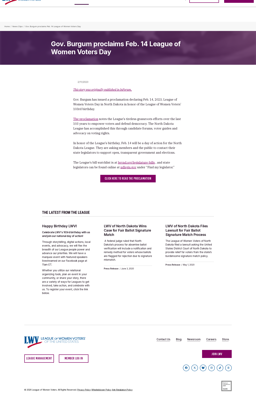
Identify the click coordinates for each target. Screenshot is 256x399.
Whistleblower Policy (101, 389)
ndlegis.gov (128, 167)
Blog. (179, 339)
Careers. (211, 339)
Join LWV (217, 354)
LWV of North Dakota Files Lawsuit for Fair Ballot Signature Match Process (186, 230)
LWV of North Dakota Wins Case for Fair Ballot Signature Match (127, 230)
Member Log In (74, 358)
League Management (39, 358)
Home (7, 26)
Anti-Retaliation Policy (122, 389)
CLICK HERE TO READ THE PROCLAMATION (128, 178)
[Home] (57, 342)
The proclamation (85, 119)
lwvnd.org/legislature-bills (136, 162)
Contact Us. (164, 339)
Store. (225, 339)
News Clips (17, 26)
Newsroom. (194, 339)
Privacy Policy (84, 389)
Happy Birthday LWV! (59, 226)
